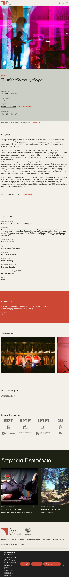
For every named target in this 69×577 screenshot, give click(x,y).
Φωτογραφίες (36, 122)
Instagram (14, 544)
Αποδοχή (25, 564)
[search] (59, 3)
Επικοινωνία (5, 539)
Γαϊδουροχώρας (26, 194)
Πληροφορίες (25, 122)
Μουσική (4, 75)
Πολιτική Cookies (58, 539)
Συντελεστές (14, 122)
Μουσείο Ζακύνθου (8, 106)
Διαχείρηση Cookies (52, 564)
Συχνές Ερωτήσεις (18, 539)
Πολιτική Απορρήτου (33, 539)
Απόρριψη (37, 564)
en (63, 3)
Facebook (22, 544)
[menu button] (67, 3)
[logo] (6, 3)
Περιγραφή (4, 122)
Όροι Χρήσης (46, 539)
